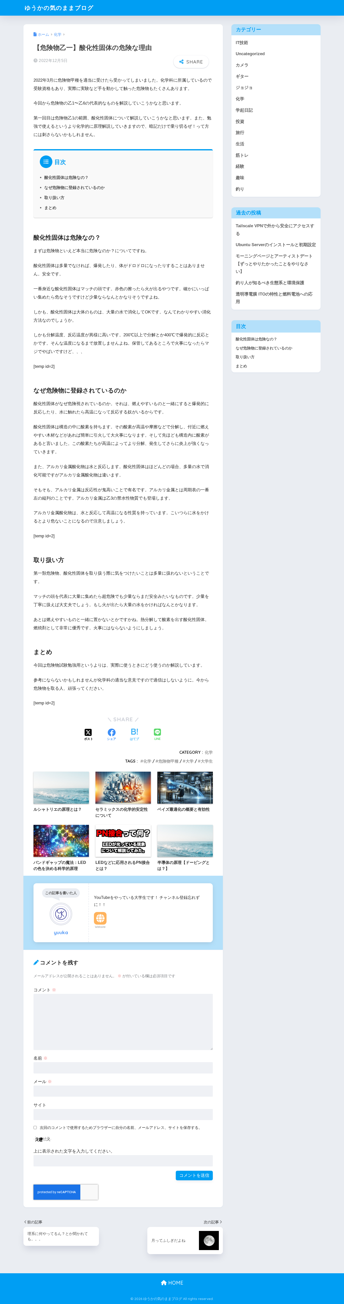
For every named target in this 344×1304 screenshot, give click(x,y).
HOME (175, 1283)
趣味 (240, 177)
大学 (190, 761)
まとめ (50, 207)
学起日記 (244, 110)
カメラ (242, 65)
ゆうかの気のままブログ (59, 7)
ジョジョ (244, 87)
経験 (240, 166)
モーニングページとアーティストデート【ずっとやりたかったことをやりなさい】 (274, 264)
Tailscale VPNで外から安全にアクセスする (275, 229)
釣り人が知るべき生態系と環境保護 (270, 282)
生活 (240, 144)
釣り (240, 189)
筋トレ (242, 155)
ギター (242, 76)
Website (100, 927)
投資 (240, 121)
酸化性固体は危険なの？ (66, 177)
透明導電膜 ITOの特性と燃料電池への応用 (274, 298)
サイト (39, 1105)
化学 (209, 752)
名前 (40, 1058)
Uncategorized (250, 53)
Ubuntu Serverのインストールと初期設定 (276, 244)
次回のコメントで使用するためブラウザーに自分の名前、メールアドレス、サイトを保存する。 (121, 1127)
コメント (44, 990)
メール (42, 1081)
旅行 (240, 132)
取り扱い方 (54, 197)
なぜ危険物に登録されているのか (74, 187)
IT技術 (242, 42)
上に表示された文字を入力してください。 (74, 1151)
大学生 (207, 761)
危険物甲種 (168, 761)
